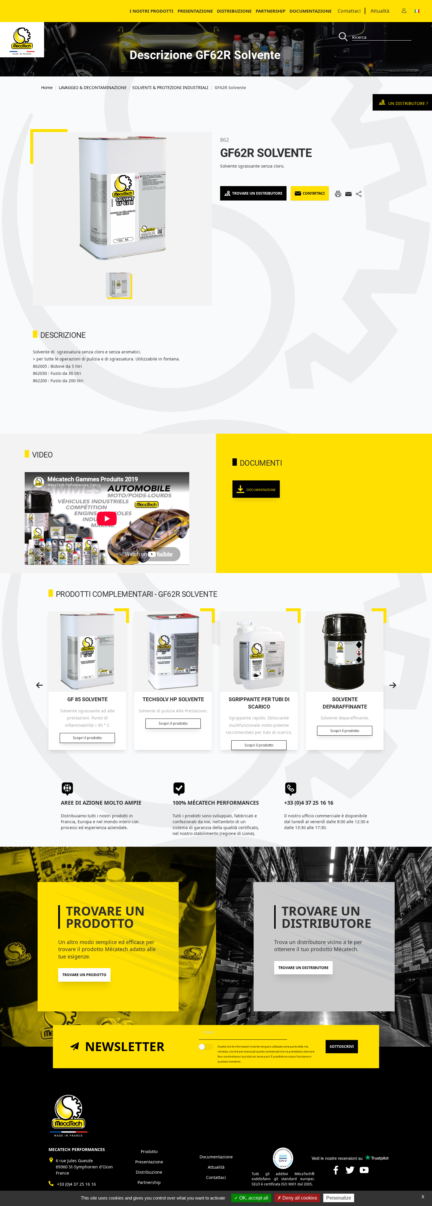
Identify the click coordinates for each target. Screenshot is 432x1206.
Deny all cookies (299, 1197)
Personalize (338, 1197)
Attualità (380, 11)
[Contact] (404, 11)
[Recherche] (345, 37)
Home (47, 88)
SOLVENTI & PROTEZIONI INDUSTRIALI (170, 88)
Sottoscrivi (342, 1046)
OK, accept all (253, 1197)
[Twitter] (350, 1172)
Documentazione (310, 11)
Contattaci (349, 11)
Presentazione (195, 11)
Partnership (270, 11)
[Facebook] (335, 1172)
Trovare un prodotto (84, 974)
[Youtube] (364, 1172)
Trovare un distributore (257, 193)
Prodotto (149, 1151)
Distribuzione (149, 1172)
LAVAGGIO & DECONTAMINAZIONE (93, 88)
